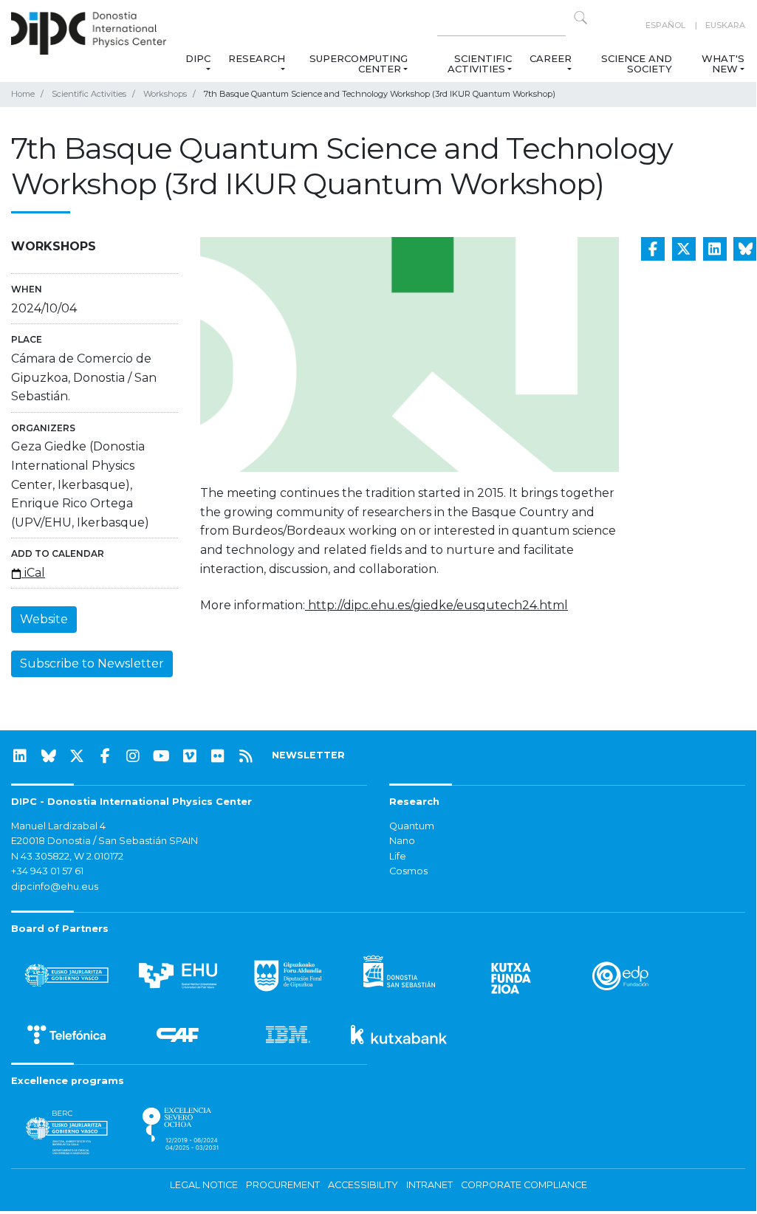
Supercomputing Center (358, 63)
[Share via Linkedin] (715, 249)
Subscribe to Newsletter (92, 663)
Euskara (725, 25)
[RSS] (246, 756)
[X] (77, 756)
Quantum (411, 825)
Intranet (429, 1184)
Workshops (165, 94)
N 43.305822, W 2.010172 (67, 856)
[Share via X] (684, 249)
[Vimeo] (190, 756)
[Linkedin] (20, 756)
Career (551, 58)
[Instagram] (133, 756)
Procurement (283, 1184)
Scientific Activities (480, 63)
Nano (402, 840)
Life (397, 856)
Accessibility (363, 1184)
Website (44, 619)
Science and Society (636, 63)
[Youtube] (162, 756)
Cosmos (408, 871)
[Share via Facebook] (653, 249)
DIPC (197, 58)
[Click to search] (580, 18)
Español (665, 25)
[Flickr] (218, 756)
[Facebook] (105, 756)
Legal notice (204, 1184)
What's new (723, 63)
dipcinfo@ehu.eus (54, 886)
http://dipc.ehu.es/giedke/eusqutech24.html (436, 605)
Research (256, 58)
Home (23, 94)
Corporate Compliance (524, 1184)
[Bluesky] (49, 756)
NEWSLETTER (308, 755)
